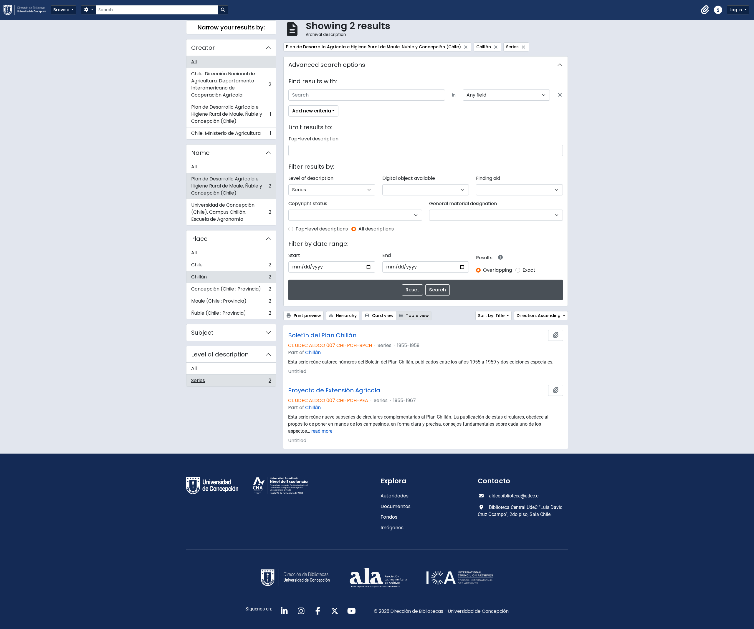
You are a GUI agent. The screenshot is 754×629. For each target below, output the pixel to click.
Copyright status (307, 203)
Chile (231, 266)
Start (294, 255)
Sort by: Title (492, 315)
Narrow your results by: (231, 27)
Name (200, 153)
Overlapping (497, 270)
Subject (202, 332)
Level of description (220, 354)
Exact (528, 270)
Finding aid (488, 178)
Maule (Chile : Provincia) (231, 302)
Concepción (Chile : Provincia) (231, 290)
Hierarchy (346, 315)
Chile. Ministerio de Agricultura (231, 134)
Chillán (231, 278)
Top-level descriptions (321, 228)
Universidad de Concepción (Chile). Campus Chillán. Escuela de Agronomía (231, 212)
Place (199, 239)
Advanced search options (326, 65)
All (194, 61)
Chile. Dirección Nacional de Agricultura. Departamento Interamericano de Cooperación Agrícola (231, 84)
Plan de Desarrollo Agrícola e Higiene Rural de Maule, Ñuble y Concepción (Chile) (231, 114)
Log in (736, 10)
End (386, 255)
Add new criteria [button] (311, 110)
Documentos (396, 506)
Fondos (389, 517)
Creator (203, 48)
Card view (382, 315)
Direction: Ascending (539, 315)
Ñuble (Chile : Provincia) (231, 314)
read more (321, 431)
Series (231, 381)
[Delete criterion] (560, 95)
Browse (61, 10)
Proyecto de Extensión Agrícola (334, 390)
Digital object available (408, 178)
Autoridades (395, 495)
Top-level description (313, 138)
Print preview (306, 315)
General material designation (463, 203)
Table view (417, 315)
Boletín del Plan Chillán (322, 335)
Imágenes (392, 527)
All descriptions (376, 228)
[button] (705, 10)
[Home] (27, 9)
